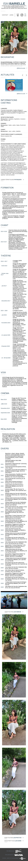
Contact (5, 15)
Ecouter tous (13, 840)
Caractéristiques (11, 179)
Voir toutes (13, 611)
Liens (11, 15)
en (25, 15)
